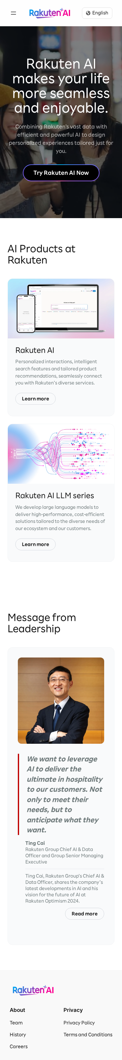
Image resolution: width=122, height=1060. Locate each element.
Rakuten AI (49, 13)
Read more (85, 914)
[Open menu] (13, 13)
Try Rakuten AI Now (61, 172)
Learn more (35, 399)
